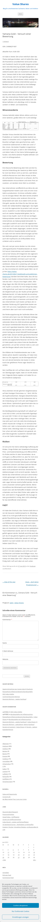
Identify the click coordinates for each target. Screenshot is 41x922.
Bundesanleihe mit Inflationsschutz (22, 714)
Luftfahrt (5, 774)
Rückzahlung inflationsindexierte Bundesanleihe (18, 692)
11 (8, 852)
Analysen (33, 566)
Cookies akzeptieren (20, 905)
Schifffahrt (6, 779)
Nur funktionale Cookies (20, 911)
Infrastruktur (7, 764)
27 (18, 857)
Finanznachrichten (8, 814)
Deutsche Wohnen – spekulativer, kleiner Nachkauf (18, 724)
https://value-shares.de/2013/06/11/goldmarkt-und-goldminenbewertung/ (20, 274)
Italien (4, 769)
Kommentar (7, 620)
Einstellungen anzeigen (20, 917)
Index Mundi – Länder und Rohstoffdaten (16, 822)
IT (3, 766)
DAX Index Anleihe (8, 694)
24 (3, 857)
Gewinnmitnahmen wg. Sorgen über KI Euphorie (18, 689)
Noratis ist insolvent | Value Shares (13, 727)
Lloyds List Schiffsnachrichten (12, 819)
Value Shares (20, 4)
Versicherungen (7, 782)
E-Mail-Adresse (8, 651)
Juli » (34, 860)
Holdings (5, 759)
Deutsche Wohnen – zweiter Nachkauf (14, 699)
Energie (5, 756)
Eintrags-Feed (7, 875)
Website (5, 659)
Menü (20, 14)
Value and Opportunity (10, 794)
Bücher (5, 754)
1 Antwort (6, 41)
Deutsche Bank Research (10, 812)
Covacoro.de (6, 797)
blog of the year (9, 582)
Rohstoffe (6, 776)
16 (34, 852)
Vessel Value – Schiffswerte (11, 817)
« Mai (4, 860)
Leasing (5, 771)
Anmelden (6, 873)
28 (23, 857)
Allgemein (6, 744)
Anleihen (5, 749)
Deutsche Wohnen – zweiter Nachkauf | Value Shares (19, 722)
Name (5, 643)
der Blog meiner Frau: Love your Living (14, 799)
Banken (5, 751)
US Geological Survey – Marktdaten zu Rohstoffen (18, 825)
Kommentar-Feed (8, 878)
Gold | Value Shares (17, 603)
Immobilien (6, 761)
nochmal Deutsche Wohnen (11, 697)
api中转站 (6, 712)
